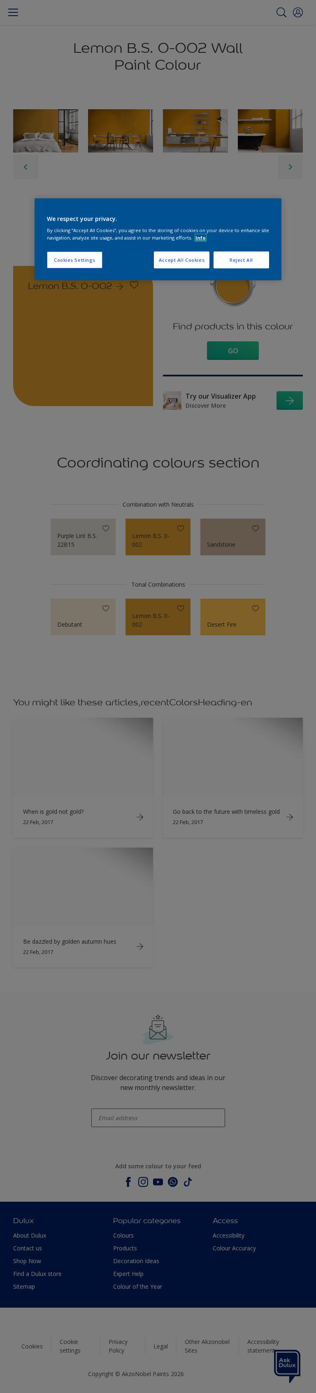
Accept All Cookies (181, 260)
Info (200, 238)
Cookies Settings (74, 260)
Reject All (241, 260)
